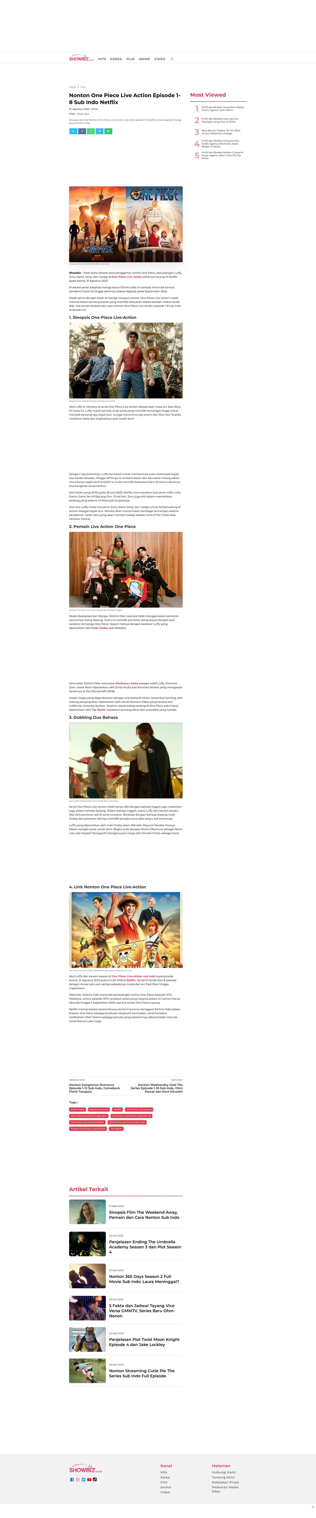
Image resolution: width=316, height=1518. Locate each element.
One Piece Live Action (139, 1109)
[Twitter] (73, 131)
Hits (163, 1472)
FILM (130, 59)
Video (165, 1492)
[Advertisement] (24, 24)
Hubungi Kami (224, 1472)
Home (72, 87)
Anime (165, 1487)
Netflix (131, 980)
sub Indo (134, 976)
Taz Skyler (99, 709)
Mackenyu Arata (127, 683)
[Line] (108, 131)
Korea (165, 1477)
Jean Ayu (83, 113)
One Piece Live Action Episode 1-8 (131, 1116)
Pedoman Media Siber (225, 1489)
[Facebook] (82, 131)
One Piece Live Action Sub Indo (127, 1122)
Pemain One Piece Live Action (88, 1128)
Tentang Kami (223, 1477)
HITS (102, 59)
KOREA (116, 59)
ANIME (144, 59)
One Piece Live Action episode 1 (89, 1116)
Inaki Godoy (100, 628)
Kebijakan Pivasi (225, 1482)
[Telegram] (100, 131)
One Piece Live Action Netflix (87, 1122)
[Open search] (172, 59)
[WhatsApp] (91, 131)
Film (83, 87)
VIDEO (159, 59)
